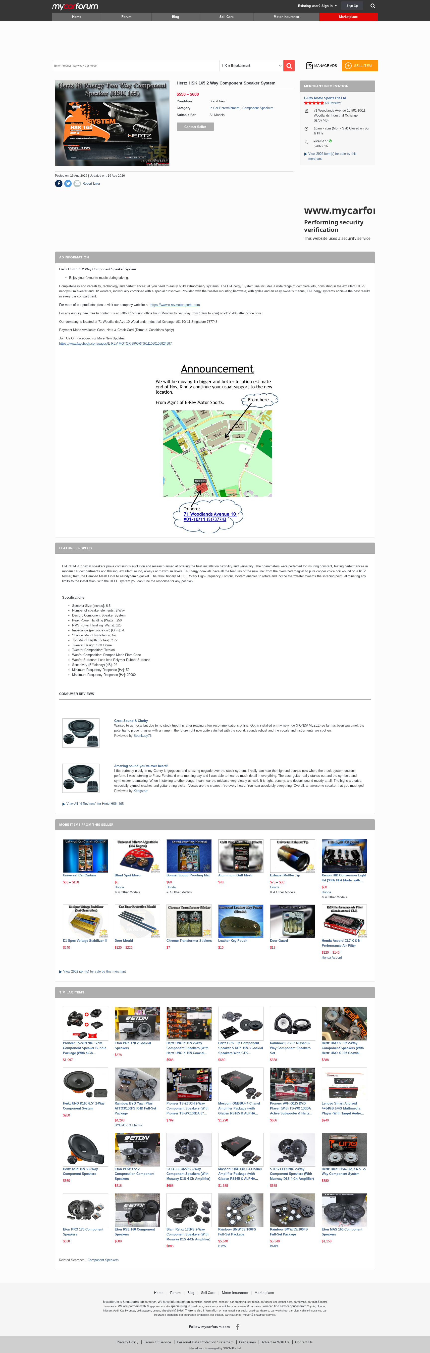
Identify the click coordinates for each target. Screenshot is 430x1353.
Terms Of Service (157, 1342)
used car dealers (259, 1310)
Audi (115, 1310)
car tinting (196, 1301)
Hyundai (130, 1310)
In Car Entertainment (224, 108)
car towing (300, 1301)
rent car (223, 1301)
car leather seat (282, 1301)
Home (76, 17)
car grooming (238, 1301)
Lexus (156, 1310)
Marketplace (348, 17)
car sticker (216, 1314)
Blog (175, 17)
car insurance (233, 1314)
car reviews (239, 1306)
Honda (119, 887)
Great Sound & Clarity (131, 721)
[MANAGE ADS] (321, 61)
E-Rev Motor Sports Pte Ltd (325, 98)
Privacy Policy (127, 1342)
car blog (294, 1310)
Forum (126, 17)
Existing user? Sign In (316, 6)
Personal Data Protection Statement (205, 1342)
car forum (150, 1301)
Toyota (311, 1306)
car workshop (279, 1310)
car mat (312, 1301)
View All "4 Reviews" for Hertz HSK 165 (95, 804)
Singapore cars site (158, 1306)
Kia (122, 1310)
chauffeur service (264, 1314)
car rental (229, 1310)
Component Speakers (257, 108)
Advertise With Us (275, 1342)
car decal (266, 1301)
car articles (224, 1306)
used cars (197, 1306)
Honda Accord (332, 957)
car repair (253, 1301)
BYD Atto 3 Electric (129, 1125)
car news (255, 1306)
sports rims (210, 1301)
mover (247, 1314)
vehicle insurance (310, 1310)
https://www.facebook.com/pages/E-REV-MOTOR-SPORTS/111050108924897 (115, 343)
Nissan (107, 1310)
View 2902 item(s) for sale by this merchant (94, 971)
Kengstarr (141, 791)
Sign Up (352, 5)
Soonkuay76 (143, 736)
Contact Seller (195, 127)
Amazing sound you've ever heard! (141, 766)
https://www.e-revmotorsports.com (175, 305)
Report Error (91, 183)
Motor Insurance (286, 17)
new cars (210, 1306)
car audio (241, 1310)
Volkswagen (144, 1310)
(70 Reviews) (333, 102)
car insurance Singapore (194, 1314)
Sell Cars (226, 17)
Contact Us (304, 1342)
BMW (222, 1246)
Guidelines (247, 1342)
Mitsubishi (167, 1310)
